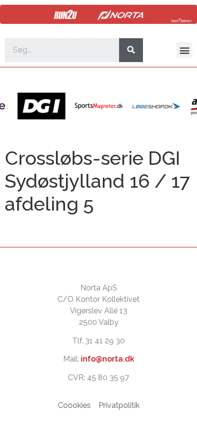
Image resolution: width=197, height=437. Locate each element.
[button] (184, 50)
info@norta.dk (107, 358)
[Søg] (131, 50)
